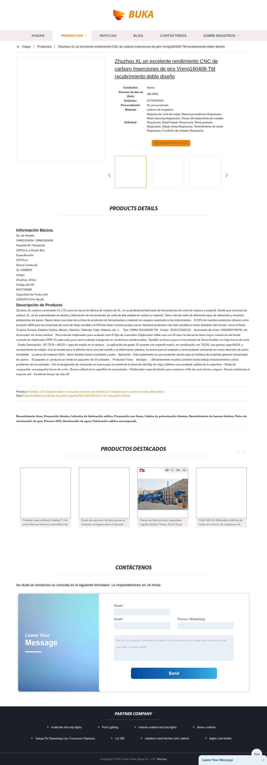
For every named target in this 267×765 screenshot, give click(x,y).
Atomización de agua (77, 421)
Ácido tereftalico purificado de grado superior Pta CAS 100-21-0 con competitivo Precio (76, 395)
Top (257, 753)
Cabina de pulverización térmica (166, 416)
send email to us (173, 143)
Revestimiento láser (29, 416)
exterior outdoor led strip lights (158, 727)
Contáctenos (173, 36)
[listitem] (133, 173)
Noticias (108, 36)
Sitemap (162, 759)
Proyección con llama (128, 416)
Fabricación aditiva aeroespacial (114, 421)
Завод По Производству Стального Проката (65, 738)
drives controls (206, 727)
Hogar (38, 36)
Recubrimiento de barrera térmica (211, 416)
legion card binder (220, 738)
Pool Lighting (110, 727)
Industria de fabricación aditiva (92, 416)
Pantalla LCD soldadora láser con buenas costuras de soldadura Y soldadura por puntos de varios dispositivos (96, 391)
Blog (138, 36)
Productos (72, 36)
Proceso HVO (52, 421)
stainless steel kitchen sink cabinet (167, 738)
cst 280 (119, 738)
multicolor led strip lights (66, 727)
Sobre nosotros (219, 36)
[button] (109, 175)
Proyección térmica (57, 416)
